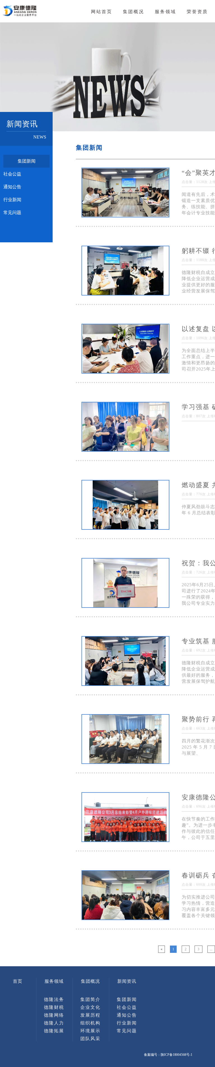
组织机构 (90, 1023)
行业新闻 (12, 199)
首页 (17, 981)
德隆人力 (54, 1023)
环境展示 (90, 1030)
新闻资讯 (126, 981)
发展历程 (90, 1015)
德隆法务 (54, 999)
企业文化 (90, 1007)
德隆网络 (54, 1015)
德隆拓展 (54, 1030)
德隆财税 (54, 1007)
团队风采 (90, 1038)
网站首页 (101, 11)
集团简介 (90, 999)
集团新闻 (27, 161)
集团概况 (133, 11)
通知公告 (12, 186)
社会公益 (12, 174)
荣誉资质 (197, 11)
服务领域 (165, 11)
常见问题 (12, 212)
